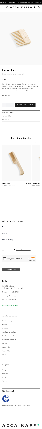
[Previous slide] (36, 142)
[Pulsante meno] (4, 105)
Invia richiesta (11, 269)
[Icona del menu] (3, 7)
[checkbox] (3, 250)
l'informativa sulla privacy (23, 250)
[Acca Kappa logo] (21, 7)
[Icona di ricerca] (7, 7)
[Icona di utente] (35, 7)
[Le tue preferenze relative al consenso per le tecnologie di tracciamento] (38, 425)
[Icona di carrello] (39, 7)
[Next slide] (39, 142)
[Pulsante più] (12, 105)
